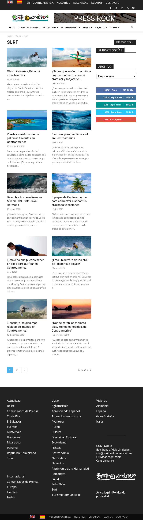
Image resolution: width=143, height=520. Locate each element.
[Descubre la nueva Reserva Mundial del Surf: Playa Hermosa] (27, 183)
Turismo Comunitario (66, 495)
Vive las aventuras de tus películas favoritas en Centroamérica (23, 138)
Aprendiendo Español (66, 411)
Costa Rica (13, 416)
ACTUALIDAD (49, 27)
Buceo (56, 427)
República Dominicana (21, 453)
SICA (10, 458)
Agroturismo (60, 406)
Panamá (12, 448)
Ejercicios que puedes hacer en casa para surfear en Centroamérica (25, 263)
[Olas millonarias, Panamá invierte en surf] (27, 57)
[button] (132, 27)
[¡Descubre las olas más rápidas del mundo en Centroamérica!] (27, 309)
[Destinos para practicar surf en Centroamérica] (71, 120)
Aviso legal (103, 492)
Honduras (13, 437)
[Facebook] (110, 7)
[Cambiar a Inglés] (10, 2)
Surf (54, 489)
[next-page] (24, 370)
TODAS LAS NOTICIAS (29, 27)
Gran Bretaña (105, 416)
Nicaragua (14, 442)
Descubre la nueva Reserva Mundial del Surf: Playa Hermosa (24, 201)
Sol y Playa (58, 484)
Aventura (58, 421)
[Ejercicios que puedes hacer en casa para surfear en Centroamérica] (27, 246)
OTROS (113, 27)
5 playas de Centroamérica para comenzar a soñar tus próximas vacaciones (69, 201)
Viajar (18, 36)
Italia (99, 421)
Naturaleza (59, 458)
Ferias (11, 497)
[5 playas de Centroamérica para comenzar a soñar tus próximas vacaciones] (71, 183)
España (101, 411)
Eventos (12, 427)
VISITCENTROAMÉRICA (40, 2)
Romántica (58, 474)
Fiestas (56, 448)
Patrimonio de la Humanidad (70, 468)
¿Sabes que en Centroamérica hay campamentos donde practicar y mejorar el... (71, 75)
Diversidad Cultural (64, 437)
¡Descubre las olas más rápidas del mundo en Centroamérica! (22, 326)
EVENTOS (97, 2)
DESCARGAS (80, 2)
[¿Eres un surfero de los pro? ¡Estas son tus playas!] (71, 246)
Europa (12, 487)
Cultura (56, 432)
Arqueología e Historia (66, 416)
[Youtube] (133, 7)
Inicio (9, 36)
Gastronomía (60, 453)
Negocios (58, 463)
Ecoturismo (59, 442)
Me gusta (128, 90)
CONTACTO (112, 2)
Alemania (102, 406)
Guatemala (14, 432)
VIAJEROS (99, 27)
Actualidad (13, 401)
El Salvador (14, 421)
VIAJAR (86, 27)
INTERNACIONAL (69, 27)
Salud (55, 479)
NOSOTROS (63, 2)
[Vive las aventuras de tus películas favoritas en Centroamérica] (27, 120)
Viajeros (101, 401)
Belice (11, 406)
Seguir (130, 97)
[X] (127, 7)
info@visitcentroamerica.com (114, 453)
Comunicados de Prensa (22, 411)
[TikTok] (122, 7)
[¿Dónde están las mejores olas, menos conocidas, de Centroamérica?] (71, 309)
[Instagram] (116, 7)
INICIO (12, 27)
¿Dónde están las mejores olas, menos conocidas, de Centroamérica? (69, 326)
